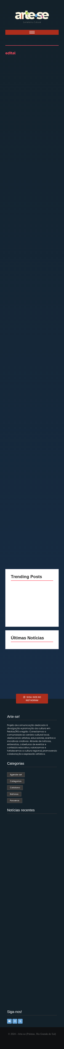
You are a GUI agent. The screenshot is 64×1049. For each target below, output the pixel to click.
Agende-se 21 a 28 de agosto (45, 679)
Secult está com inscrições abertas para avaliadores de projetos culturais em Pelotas (31, 135)
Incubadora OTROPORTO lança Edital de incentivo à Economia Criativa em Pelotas (31, 507)
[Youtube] (9, 1021)
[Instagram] (14, 1021)
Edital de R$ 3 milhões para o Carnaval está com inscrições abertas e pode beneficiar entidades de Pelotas (31, 263)
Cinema (15, 371)
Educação (46, 371)
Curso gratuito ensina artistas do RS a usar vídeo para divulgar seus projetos (31, 388)
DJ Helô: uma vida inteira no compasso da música (21, 613)
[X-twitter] (20, 1021)
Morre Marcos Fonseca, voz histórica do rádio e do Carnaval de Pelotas (30, 956)
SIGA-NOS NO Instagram (33, 698)
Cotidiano (30, 371)
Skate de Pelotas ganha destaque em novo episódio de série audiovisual (42, 611)
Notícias (15, 119)
